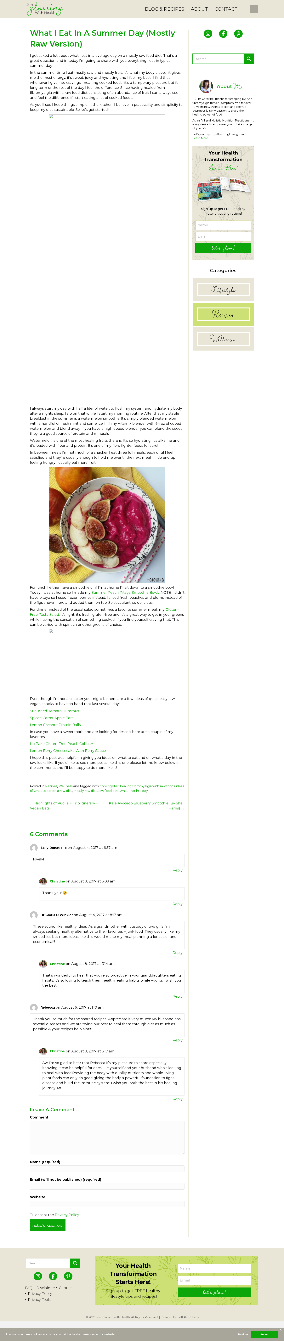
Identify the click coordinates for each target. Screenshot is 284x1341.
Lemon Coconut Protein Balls (55, 725)
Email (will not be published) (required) (65, 1179)
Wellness (65, 786)
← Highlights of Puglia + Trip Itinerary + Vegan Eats (64, 805)
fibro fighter (109, 786)
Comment (39, 1117)
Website (37, 1197)
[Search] (249, 59)
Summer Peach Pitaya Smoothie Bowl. (125, 592)
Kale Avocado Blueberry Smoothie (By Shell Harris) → (147, 805)
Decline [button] (243, 1334)
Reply (178, 870)
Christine (57, 881)
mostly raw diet (85, 791)
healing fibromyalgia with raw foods (147, 786)
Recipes (51, 786)
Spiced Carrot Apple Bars (51, 718)
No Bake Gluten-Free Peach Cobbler (61, 744)
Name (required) (45, 1162)
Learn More (200, 138)
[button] (223, 248)
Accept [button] (265, 1334)
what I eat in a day (134, 791)
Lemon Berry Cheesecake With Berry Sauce (68, 751)
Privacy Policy (67, 1215)
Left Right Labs (188, 1317)
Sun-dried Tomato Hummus (55, 711)
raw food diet (108, 791)
